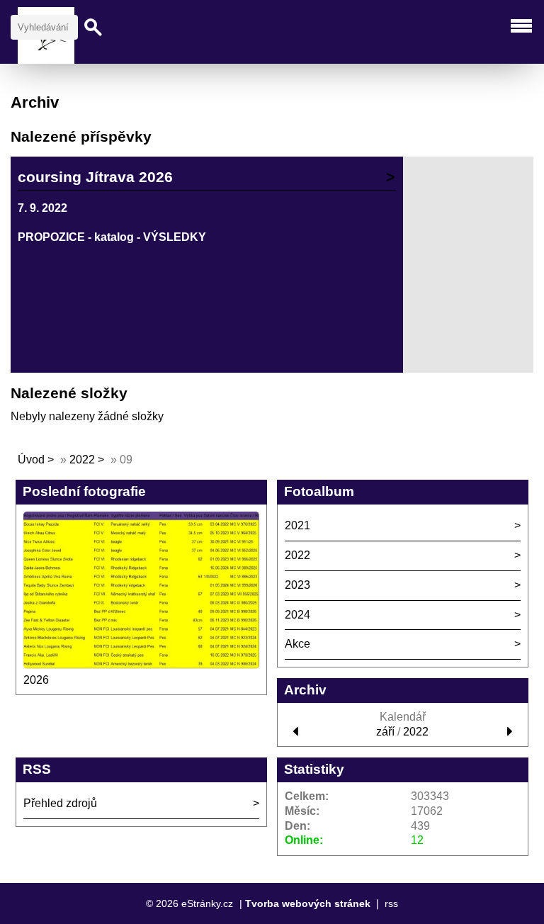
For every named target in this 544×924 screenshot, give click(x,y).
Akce (297, 644)
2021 (297, 525)
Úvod (31, 459)
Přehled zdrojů (60, 803)
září (385, 732)
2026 (36, 680)
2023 (297, 585)
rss (391, 903)
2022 (82, 459)
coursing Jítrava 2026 (95, 177)
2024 (297, 615)
